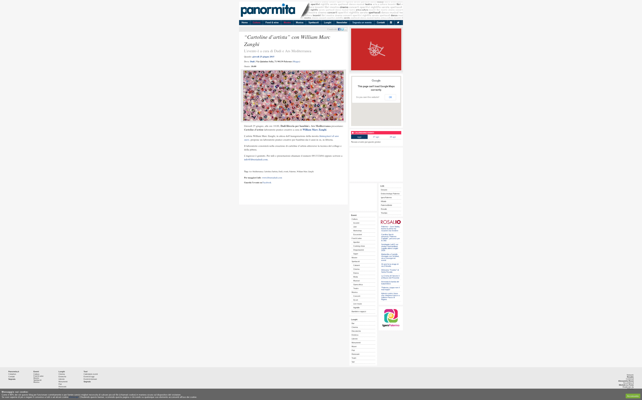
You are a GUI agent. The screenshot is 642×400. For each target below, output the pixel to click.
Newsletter (342, 22)
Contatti (381, 22)
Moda (355, 277)
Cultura (256, 22)
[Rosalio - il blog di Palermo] (376, 69)
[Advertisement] (280, 197)
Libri (355, 227)
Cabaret (356, 265)
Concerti (356, 296)
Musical (356, 281)
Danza (356, 273)
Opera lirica (358, 285)
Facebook (266, 182)
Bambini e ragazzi (359, 311)
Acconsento (633, 396)
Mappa (296, 61)
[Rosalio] (390, 223)
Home (245, 22)
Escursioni (357, 234)
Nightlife (356, 308)
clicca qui (73, 397)
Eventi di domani (90, 379)
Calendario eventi (91, 374)
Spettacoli (313, 22)
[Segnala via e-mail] (345, 29)
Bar (353, 323)
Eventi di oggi (89, 377)
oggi (359, 136)
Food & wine (272, 22)
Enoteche (62, 377)
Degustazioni (358, 250)
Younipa (384, 213)
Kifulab (383, 201)
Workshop (357, 231)
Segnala (11, 379)
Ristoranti (355, 354)
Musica (299, 22)
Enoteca (355, 335)
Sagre (355, 254)
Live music (357, 304)
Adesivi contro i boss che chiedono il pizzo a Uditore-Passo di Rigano (390, 296)
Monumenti (356, 343)
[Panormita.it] (268, 10)
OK (390, 97)
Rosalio (384, 209)
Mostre (287, 22)
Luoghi (327, 22)
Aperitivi (356, 242)
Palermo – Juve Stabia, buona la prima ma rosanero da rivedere (390, 229)
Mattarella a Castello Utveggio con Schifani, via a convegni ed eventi (390, 257)
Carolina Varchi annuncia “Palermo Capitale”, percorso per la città (390, 237)
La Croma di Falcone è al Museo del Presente (390, 277)
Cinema (356, 269)
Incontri (356, 223)
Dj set (355, 300)
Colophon (12, 374)
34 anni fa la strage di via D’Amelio (389, 265)
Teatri (354, 358)
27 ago (376, 136)
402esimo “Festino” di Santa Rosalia (390, 271)
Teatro (355, 288)
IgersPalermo (386, 197)
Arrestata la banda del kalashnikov (390, 283)
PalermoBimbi (386, 205)
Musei (354, 346)
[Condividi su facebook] (339, 29)
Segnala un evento (362, 22)
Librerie (355, 339)
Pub (353, 350)
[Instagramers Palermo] (391, 327)
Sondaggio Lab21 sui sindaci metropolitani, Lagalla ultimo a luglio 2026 (389, 247)
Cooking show (359, 246)
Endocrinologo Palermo (390, 194)
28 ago (393, 136)
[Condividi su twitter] (342, 29)
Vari (353, 362)
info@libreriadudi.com (256, 159)
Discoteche (356, 331)
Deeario (384, 190)
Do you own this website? (367, 97)
